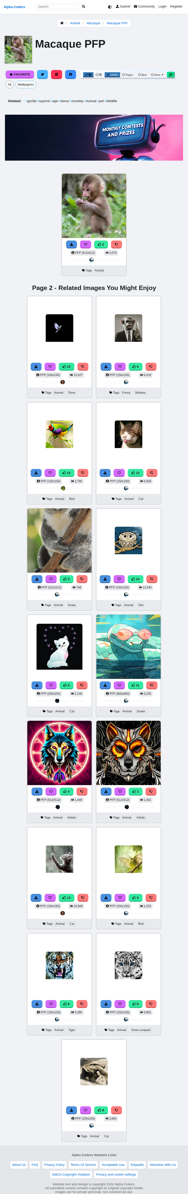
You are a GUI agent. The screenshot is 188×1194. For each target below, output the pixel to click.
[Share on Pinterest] (56, 74)
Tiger (71, 1030)
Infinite (114, 74)
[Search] (84, 6)
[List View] (98, 74)
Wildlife (111, 101)
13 (68, 898)
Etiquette (137, 1165)
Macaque (93, 23)
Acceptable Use (113, 1165)
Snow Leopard (140, 1030)
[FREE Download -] (71, 244)
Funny (126, 392)
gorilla (31, 101)
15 (68, 366)
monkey (77, 101)
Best (144, 74)
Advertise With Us (163, 1165)
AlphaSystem (106, 260)
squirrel (44, 101)
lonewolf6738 (72, 701)
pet (101, 101)
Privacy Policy (54, 1165)
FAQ (35, 1165)
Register (176, 6)
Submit (124, 6)
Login (162, 6)
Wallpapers (26, 84)
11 (137, 685)
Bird (72, 498)
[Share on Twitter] (42, 74)
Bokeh (72, 488)
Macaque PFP (117, 23)
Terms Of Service (83, 1165)
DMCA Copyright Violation (71, 1174)
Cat (141, 498)
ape (55, 101)
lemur (64, 101)
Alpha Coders (14, 7)
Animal (75, 23)
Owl (140, 605)
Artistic (71, 817)
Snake (141, 711)
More (157, 74)
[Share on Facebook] (70, 74)
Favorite (21, 74)
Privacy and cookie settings (116, 1174)
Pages (129, 74)
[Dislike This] (116, 244)
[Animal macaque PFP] (94, 206)
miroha (72, 382)
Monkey (140, 392)
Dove (71, 392)
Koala (72, 605)
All (9, 84)
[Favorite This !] (85, 244)
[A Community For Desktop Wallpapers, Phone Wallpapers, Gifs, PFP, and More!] (62, 23)
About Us (19, 1165)
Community (146, 6)
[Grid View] (88, 74)
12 (137, 473)
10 (68, 473)
